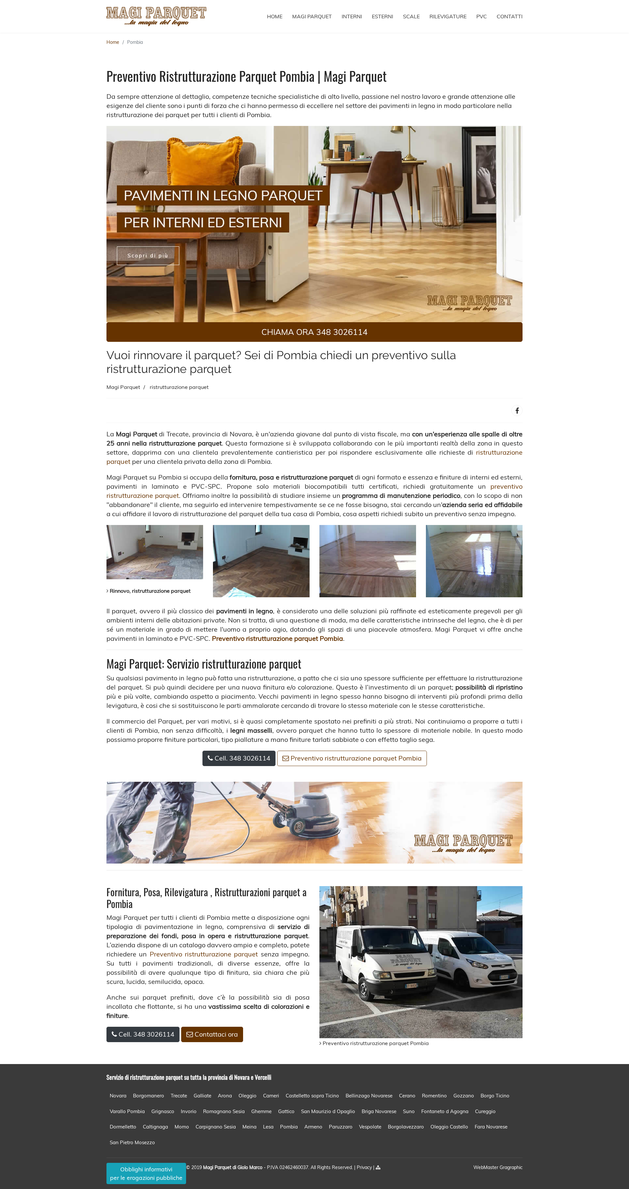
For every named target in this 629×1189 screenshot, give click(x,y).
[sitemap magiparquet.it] (378, 1167)
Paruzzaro (341, 1127)
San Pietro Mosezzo (132, 1142)
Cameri (271, 1096)
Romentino (434, 1096)
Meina (249, 1127)
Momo (182, 1127)
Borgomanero (148, 1096)
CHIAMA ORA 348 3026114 (314, 332)
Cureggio (485, 1111)
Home (274, 16)
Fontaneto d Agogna (444, 1111)
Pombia (135, 42)
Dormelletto (123, 1127)
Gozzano (463, 1096)
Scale (411, 16)
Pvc (481, 16)
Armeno (313, 1127)
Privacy (365, 1167)
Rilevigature (448, 16)
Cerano (407, 1096)
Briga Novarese (379, 1111)
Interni (352, 16)
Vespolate (370, 1127)
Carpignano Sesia (216, 1127)
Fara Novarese (491, 1127)
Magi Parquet (312, 16)
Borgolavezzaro (406, 1127)
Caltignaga (155, 1127)
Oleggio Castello (449, 1127)
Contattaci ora (215, 1034)
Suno (409, 1111)
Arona (225, 1096)
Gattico (286, 1111)
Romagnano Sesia (224, 1111)
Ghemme (261, 1111)
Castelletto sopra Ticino (312, 1096)
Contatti (510, 16)
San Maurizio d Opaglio (328, 1111)
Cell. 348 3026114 (241, 758)
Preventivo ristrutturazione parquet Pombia (355, 758)
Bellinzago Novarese (369, 1096)
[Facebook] (517, 410)
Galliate (202, 1096)
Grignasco (162, 1111)
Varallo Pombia (127, 1111)
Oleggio (247, 1096)
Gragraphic (511, 1167)
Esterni (382, 16)
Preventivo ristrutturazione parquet (204, 954)
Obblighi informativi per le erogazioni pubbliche (146, 1173)
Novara (118, 1096)
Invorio (189, 1111)
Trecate (179, 1096)
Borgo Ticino (495, 1096)
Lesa (268, 1127)
